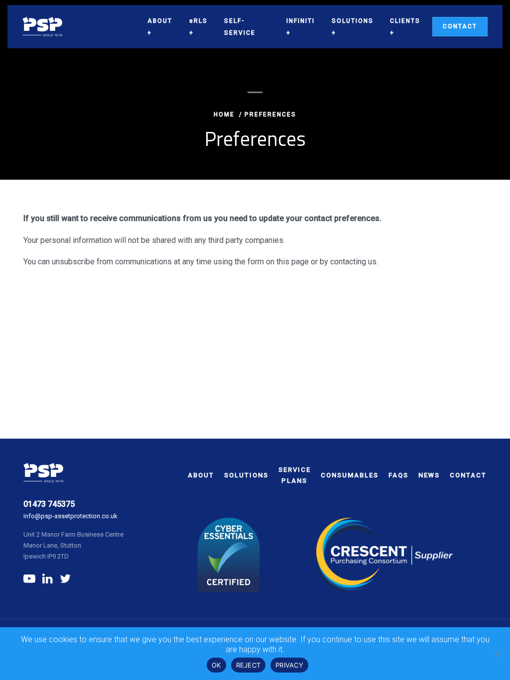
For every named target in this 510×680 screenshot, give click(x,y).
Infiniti (300, 20)
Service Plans (294, 475)
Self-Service (239, 26)
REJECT (248, 665)
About (159, 20)
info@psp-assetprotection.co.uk (70, 516)
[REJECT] (498, 654)
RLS (198, 20)
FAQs (398, 475)
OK (216, 665)
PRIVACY (289, 665)
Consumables (350, 475)
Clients (405, 20)
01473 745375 (49, 504)
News (429, 475)
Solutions (353, 20)
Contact (460, 26)
